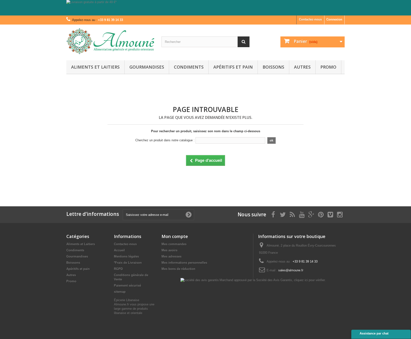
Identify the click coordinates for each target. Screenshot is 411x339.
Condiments (189, 67)
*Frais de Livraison (128, 262)
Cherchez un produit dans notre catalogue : (165, 140)
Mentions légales (126, 256)
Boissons (273, 67)
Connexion (334, 19)
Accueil (119, 250)
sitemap (120, 291)
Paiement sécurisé (127, 285)
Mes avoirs (169, 250)
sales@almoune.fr (290, 270)
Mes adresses (171, 256)
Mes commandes (173, 244)
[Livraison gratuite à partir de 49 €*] (205, 7)
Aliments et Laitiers (95, 67)
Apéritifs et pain (233, 67)
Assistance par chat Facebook (374, 335)
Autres (302, 67)
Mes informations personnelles (184, 262)
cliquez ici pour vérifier (309, 280)
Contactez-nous (310, 19)
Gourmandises (146, 67)
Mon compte (174, 236)
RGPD (118, 269)
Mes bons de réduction (178, 269)
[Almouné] (110, 41)
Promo (328, 67)
